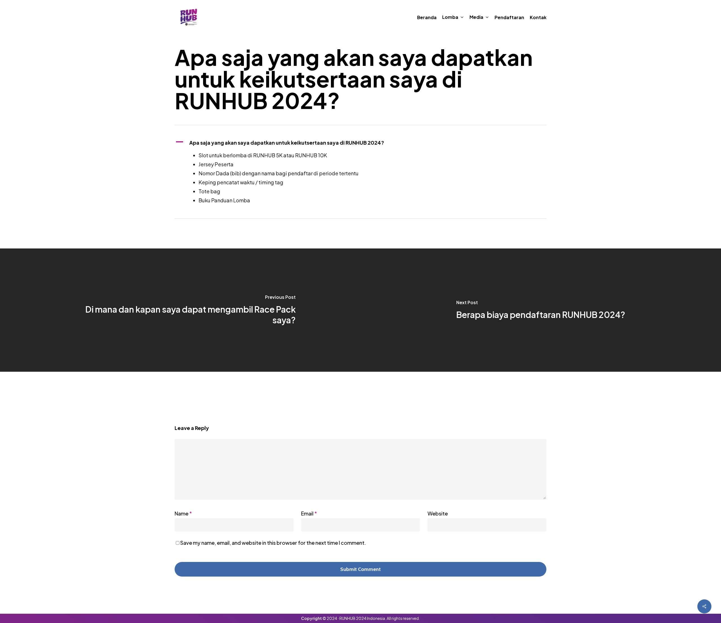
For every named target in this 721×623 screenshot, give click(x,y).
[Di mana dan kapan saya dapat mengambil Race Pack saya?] (180, 310)
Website (438, 513)
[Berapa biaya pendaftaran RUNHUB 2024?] (540, 310)
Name (183, 513)
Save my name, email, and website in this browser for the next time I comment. (273, 542)
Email (309, 513)
